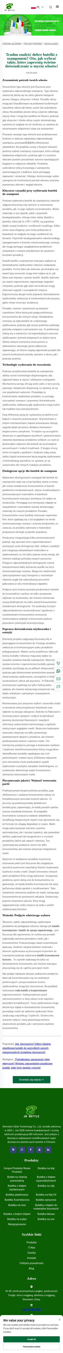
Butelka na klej (46, 1168)
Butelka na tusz (17, 1205)
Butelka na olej (46, 1185)
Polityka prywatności (31, 1263)
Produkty (31, 1242)
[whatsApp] (58, 671)
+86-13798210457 (31, 1309)
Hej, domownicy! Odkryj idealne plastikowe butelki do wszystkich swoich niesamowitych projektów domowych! (26, 1048)
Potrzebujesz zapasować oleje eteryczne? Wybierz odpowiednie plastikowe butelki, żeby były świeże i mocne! (27, 1063)
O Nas (31, 1247)
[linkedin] (48, 1150)
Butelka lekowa (46, 1213)
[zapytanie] (58, 686)
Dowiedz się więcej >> (31, 1079)
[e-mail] (58, 679)
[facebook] (30, 1150)
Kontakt (31, 1258)
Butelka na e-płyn (17, 1219)
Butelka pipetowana (17, 1194)
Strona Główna (11, 43)
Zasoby (31, 1252)
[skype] (13, 1150)
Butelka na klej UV (46, 1194)
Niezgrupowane (17, 1224)
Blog (31, 1268)
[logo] (31, 1111)
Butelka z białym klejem (17, 1213)
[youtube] (39, 1150)
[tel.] (58, 663)
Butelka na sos (46, 1219)
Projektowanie (33, 43)
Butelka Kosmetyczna (17, 1199)
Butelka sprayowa (46, 1199)
